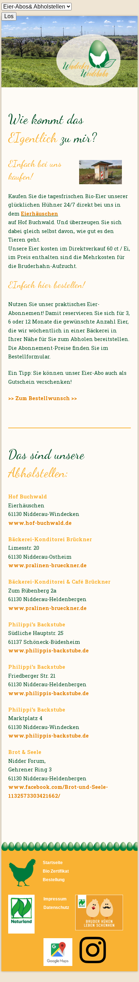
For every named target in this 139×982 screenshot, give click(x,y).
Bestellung (54, 879)
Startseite (53, 862)
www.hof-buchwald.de (40, 523)
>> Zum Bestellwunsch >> (42, 398)
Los (9, 16)
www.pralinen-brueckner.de (47, 565)
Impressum (55, 898)
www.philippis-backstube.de (48, 650)
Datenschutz (56, 907)
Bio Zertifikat (56, 871)
